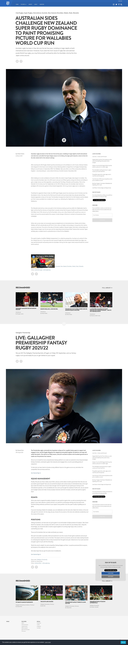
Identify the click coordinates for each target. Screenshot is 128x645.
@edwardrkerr (38, 563)
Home (17, 4)
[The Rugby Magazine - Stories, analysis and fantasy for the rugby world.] (8, 4)
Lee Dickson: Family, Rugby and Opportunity (101, 187)
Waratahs (76, 13)
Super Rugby (28, 13)
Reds (70, 13)
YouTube (39, 628)
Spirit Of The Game (25, 629)
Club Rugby (19, 13)
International (37, 13)
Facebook (39, 623)
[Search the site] (121, 3)
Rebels (66, 13)
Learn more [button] (48, 642)
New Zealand (52, 13)
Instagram (39, 626)
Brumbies (60, 13)
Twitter (38, 624)
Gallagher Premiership (23, 332)
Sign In (39, 473)
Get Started (34, 473)
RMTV (23, 623)
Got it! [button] (123, 642)
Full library (106, 288)
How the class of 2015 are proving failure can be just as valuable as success (102, 179)
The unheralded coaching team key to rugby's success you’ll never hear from (101, 170)
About (35, 4)
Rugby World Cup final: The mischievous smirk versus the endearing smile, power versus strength (102, 161)
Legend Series (24, 626)
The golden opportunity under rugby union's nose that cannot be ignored (101, 175)
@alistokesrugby (38, 270)
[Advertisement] (21, 181)
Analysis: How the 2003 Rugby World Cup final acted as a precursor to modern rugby (102, 166)
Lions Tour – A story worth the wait (99, 156)
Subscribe (120, 1)
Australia (44, 13)
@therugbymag (46, 270)
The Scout (24, 631)
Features (23, 4)
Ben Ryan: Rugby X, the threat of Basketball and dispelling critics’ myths (102, 184)
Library (30, 4)
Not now (110, 576)
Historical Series (25, 624)
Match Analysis (25, 628)
